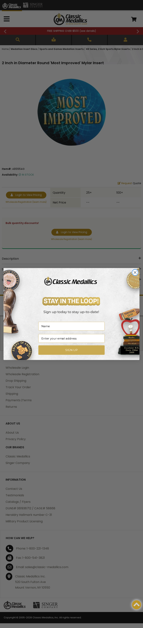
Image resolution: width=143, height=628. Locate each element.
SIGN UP (71, 350)
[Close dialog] (135, 272)
